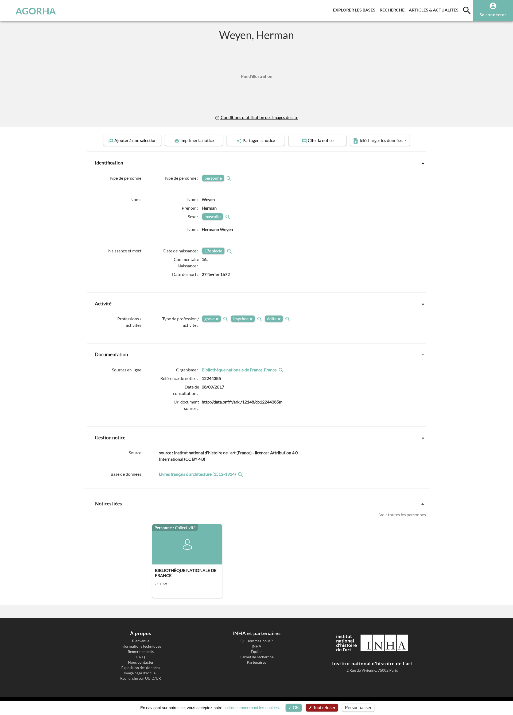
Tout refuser (323, 707)
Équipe (256, 651)
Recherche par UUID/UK (140, 678)
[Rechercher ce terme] (229, 177)
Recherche (393, 9)
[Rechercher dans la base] (241, 473)
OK (295, 707)
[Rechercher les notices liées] (281, 369)
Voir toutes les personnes (402, 514)
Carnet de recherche (257, 657)
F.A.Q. (141, 657)
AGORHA (35, 10)
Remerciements (141, 651)
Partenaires (256, 662)
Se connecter (493, 14)
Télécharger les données (380, 140)
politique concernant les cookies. (251, 707)
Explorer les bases (355, 9)
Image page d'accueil (141, 673)
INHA (256, 646)
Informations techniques (141, 646)
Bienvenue (140, 641)
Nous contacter (141, 662)
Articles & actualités (435, 9)
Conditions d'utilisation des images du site (259, 117)
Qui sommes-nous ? (256, 641)
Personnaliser (358, 707)
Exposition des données (140, 667)
